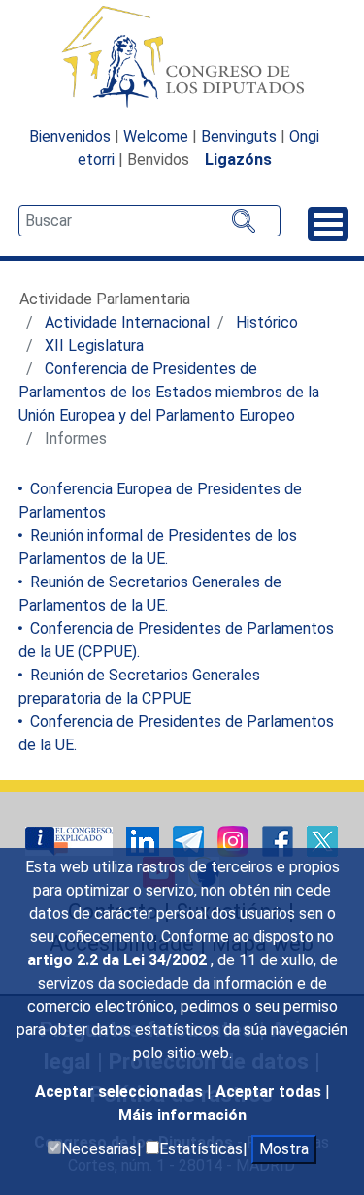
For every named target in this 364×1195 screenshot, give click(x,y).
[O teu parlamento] (70, 840)
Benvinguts (239, 136)
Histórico (267, 322)
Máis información (182, 1115)
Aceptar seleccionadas (121, 1092)
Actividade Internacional (127, 322)
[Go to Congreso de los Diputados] (182, 56)
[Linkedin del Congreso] (144, 840)
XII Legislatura (94, 345)
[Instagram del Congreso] (235, 840)
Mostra (284, 1149)
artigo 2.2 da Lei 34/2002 (119, 960)
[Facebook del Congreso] (279, 840)
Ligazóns (238, 159)
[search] (149, 220)
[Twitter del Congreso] (322, 840)
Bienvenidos (70, 136)
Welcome (155, 136)
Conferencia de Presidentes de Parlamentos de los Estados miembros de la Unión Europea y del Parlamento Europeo (168, 392)
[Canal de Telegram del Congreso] (190, 840)
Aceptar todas (270, 1092)
